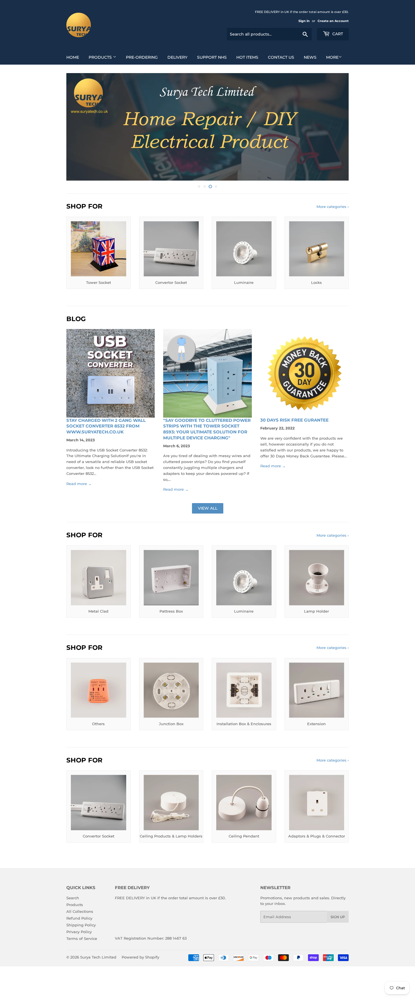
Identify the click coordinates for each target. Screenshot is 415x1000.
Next (336, 127)
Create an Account (333, 21)
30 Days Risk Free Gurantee (294, 420)
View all (207, 508)
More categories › (332, 206)
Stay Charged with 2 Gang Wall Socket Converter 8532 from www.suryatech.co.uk (106, 426)
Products (101, 57)
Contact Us (281, 57)
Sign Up (338, 917)
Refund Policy (79, 918)
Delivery (177, 57)
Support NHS (212, 57)
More (332, 57)
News (310, 57)
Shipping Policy (81, 925)
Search (72, 898)
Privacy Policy (79, 931)
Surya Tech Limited (98, 957)
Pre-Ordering (142, 57)
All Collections (79, 911)
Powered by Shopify (140, 957)
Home (72, 57)
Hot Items (247, 57)
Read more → (79, 483)
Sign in (304, 21)
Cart (337, 33)
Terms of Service (81, 938)
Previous (78, 127)
